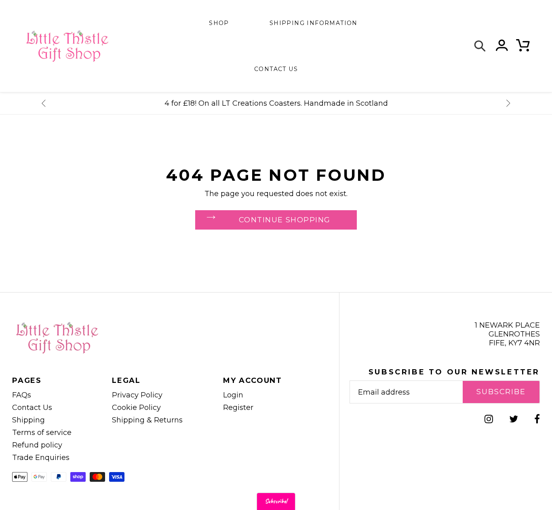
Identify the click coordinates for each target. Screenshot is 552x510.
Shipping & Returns (147, 420)
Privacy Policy (137, 395)
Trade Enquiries (41, 457)
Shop (219, 23)
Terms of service (42, 432)
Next (508, 103)
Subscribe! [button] (276, 501)
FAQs (21, 395)
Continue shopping (284, 219)
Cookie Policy (136, 407)
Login (233, 395)
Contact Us (32, 407)
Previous (43, 103)
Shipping (28, 420)
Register (238, 407)
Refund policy (37, 445)
